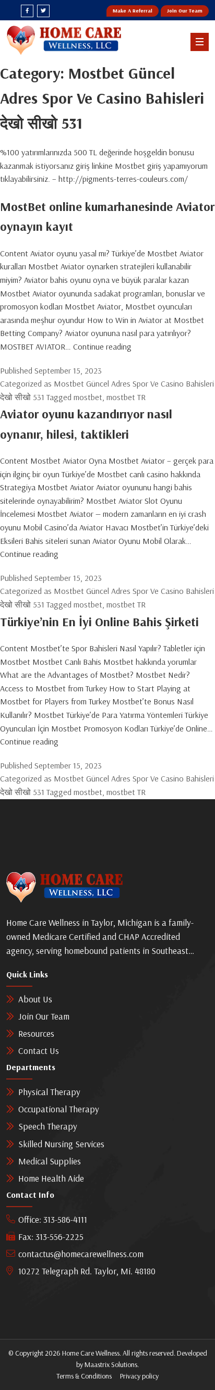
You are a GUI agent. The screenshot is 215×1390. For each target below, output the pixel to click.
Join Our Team (184, 10)
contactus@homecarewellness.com (81, 1253)
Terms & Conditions (84, 1376)
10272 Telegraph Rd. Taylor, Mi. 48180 (87, 1270)
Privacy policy (139, 1376)
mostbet (88, 397)
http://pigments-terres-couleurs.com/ (123, 178)
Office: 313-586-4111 (52, 1219)
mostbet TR (126, 397)
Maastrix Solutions (111, 1364)
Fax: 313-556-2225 (50, 1236)
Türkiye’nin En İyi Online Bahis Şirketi (99, 621)
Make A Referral (132, 10)
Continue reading (102, 346)
